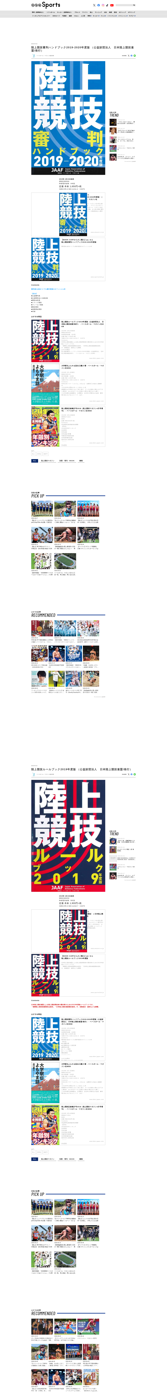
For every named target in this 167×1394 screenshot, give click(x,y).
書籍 (81, 461)
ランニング (98, 12)
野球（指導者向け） (38, 12)
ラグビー (131, 16)
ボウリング (131, 12)
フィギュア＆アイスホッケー (41, 16)
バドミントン (122, 16)
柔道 (115, 12)
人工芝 (83, 16)
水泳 (105, 12)
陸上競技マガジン (47, 461)
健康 (70, 16)
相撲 (110, 12)
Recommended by (97, 696)
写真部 (64, 16)
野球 (89, 16)
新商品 (39, 454)
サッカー (95, 16)
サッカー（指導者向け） (64, 12)
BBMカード (56, 16)
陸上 (91, 12)
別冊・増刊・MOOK (67, 461)
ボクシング (122, 12)
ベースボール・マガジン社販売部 (45, 55)
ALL (34, 461)
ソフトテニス (111, 16)
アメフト (85, 12)
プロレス (77, 12)
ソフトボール (51, 12)
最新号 (46, 454)
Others (76, 16)
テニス (103, 16)
